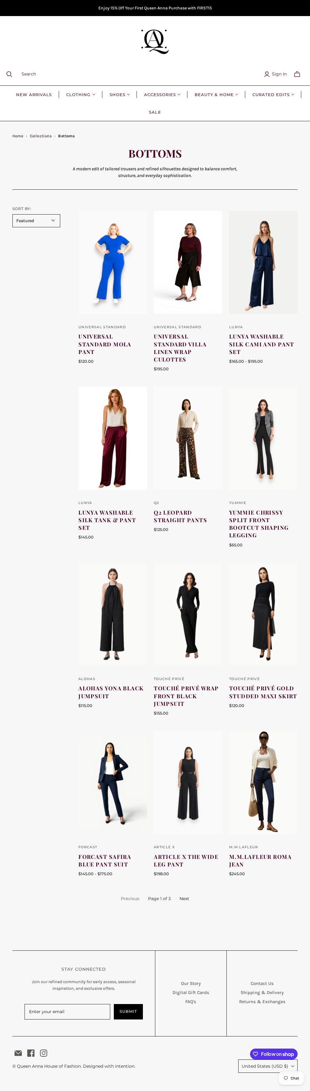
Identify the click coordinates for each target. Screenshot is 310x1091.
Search (28, 74)
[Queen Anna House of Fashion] (155, 41)
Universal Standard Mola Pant (104, 344)
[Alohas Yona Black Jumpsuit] (112, 614)
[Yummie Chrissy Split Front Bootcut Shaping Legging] (263, 438)
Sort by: (21, 208)
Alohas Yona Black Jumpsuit (110, 692)
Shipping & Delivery (262, 992)
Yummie (237, 503)
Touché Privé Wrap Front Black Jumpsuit (186, 696)
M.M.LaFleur (243, 847)
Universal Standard (102, 327)
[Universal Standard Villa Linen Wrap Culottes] (188, 262)
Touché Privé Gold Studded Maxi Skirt (263, 692)
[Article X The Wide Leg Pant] (188, 782)
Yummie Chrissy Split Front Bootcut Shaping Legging (259, 524)
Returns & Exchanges (262, 1001)
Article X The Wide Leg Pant (186, 860)
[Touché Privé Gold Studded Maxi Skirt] (263, 614)
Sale (155, 112)
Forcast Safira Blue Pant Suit (104, 860)
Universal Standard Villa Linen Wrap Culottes (180, 348)
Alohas (86, 679)
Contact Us (262, 983)
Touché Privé (169, 679)
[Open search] (13, 74)
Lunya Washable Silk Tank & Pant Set (107, 520)
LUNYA (236, 327)
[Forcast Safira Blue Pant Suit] (112, 782)
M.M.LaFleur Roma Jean (260, 860)
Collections (41, 136)
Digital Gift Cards (191, 992)
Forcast (87, 847)
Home (18, 136)
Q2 (156, 503)
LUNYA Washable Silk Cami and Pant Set (261, 344)
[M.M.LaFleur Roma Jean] (263, 782)
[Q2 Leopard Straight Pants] (188, 438)
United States (265, 1066)
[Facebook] (31, 1053)
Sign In (279, 74)
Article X (164, 847)
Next (184, 898)
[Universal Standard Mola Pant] (112, 262)
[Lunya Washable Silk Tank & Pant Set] (112, 438)
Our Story (191, 983)
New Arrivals (34, 94)
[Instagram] (43, 1053)
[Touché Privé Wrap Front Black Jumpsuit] (188, 614)
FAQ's (190, 1001)
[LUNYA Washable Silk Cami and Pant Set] (263, 262)
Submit (128, 1011)
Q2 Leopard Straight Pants (180, 516)
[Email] (18, 1053)
